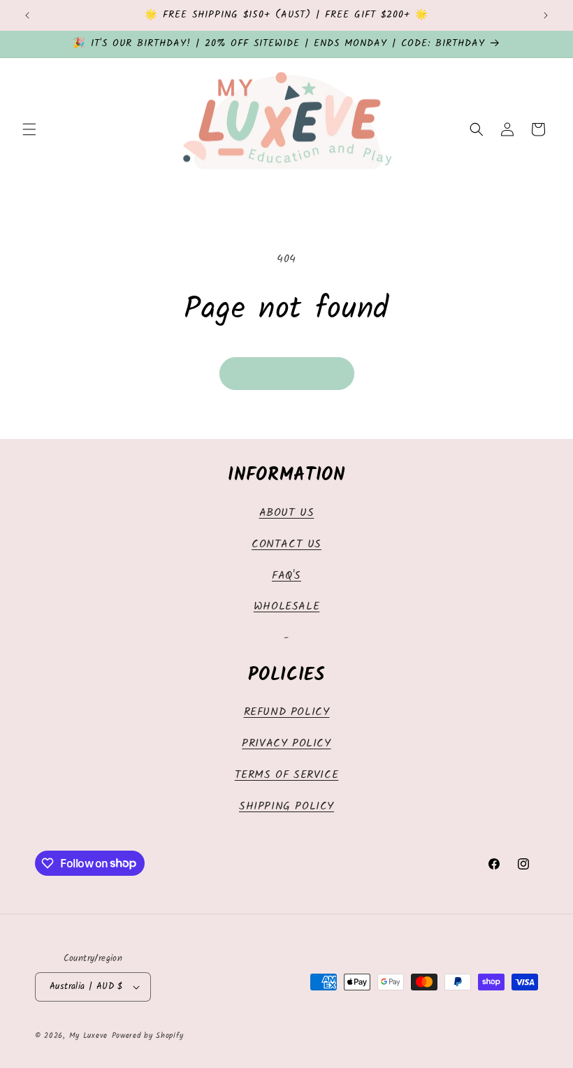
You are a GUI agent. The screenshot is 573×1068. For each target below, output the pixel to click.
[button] (29, 129)
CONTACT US (286, 544)
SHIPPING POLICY (286, 806)
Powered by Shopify (148, 1036)
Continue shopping (286, 374)
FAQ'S (286, 575)
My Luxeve (88, 1036)
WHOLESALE (286, 606)
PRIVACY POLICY (286, 743)
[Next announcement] (545, 15)
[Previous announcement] (27, 15)
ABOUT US (286, 512)
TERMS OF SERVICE (287, 775)
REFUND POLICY (287, 712)
